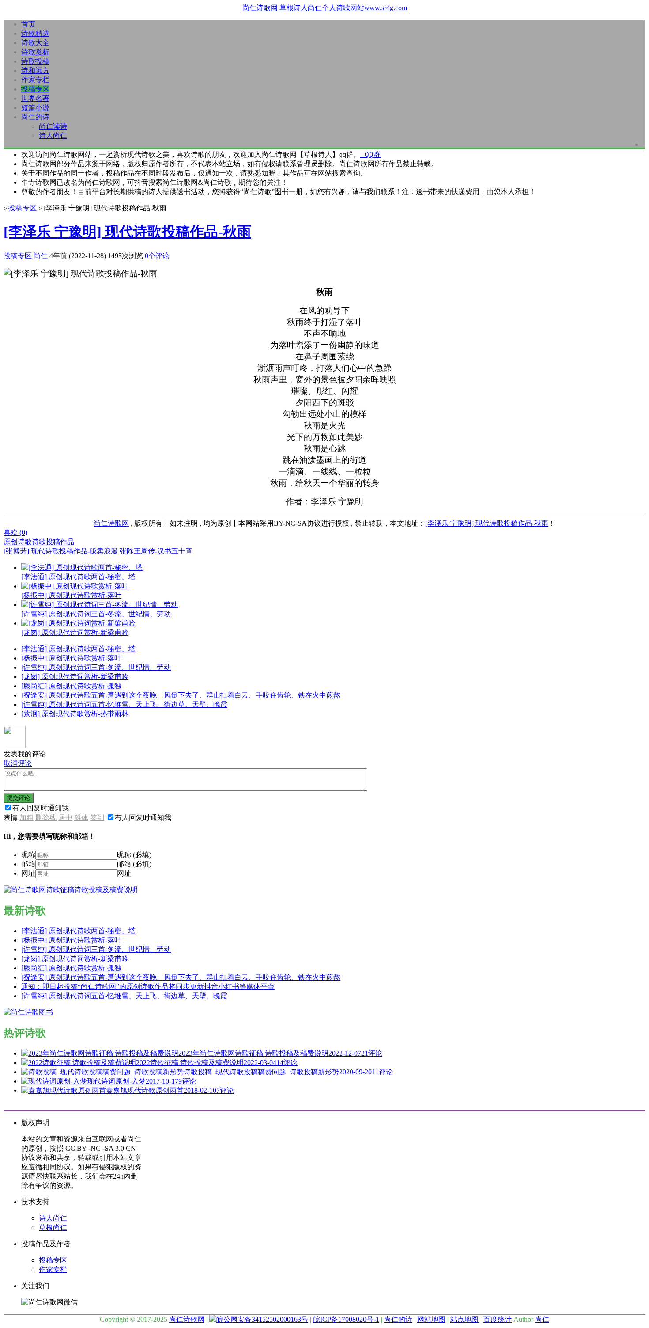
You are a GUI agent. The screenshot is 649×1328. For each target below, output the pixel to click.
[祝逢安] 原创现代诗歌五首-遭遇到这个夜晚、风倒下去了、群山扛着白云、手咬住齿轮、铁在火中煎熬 (180, 695)
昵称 (28, 855)
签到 (97, 817)
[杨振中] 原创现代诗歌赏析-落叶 (71, 658)
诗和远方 (35, 70)
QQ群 (370, 154)
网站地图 (431, 1319)
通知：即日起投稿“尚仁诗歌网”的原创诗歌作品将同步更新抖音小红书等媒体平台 (148, 986)
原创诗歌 (18, 542)
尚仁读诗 (53, 126)
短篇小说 (35, 107)
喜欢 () (15, 532)
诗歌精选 (35, 33)
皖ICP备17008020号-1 (346, 1319)
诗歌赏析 (35, 52)
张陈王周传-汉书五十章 (156, 551)
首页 (28, 24)
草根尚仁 (53, 1227)
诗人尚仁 (53, 135)
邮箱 (28, 864)
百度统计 (497, 1319)
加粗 (26, 817)
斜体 (81, 817)
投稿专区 (35, 89)
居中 (65, 817)
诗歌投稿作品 (53, 542)
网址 (28, 873)
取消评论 (18, 763)
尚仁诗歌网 (111, 523)
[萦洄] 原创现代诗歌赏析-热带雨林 (74, 713)
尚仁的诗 (35, 117)
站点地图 (464, 1319)
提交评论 (18, 797)
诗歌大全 (35, 42)
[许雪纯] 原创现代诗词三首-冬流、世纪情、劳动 (96, 667)
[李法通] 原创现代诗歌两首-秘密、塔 (78, 649)
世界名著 (35, 98)
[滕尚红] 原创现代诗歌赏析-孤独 (71, 686)
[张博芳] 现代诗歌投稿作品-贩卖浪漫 (61, 551)
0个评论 (157, 255)
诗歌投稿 (35, 61)
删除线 (46, 817)
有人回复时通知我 (40, 808)
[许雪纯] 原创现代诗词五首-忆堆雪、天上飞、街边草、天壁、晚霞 (124, 704)
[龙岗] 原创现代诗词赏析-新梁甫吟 (74, 676)
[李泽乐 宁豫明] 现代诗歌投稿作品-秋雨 (127, 232)
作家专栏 (35, 80)
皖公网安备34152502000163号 (262, 1319)
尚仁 (41, 255)
